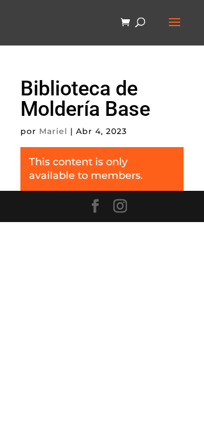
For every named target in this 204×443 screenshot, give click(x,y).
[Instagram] (120, 206)
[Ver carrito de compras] (128, 23)
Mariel (53, 131)
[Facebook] (95, 206)
